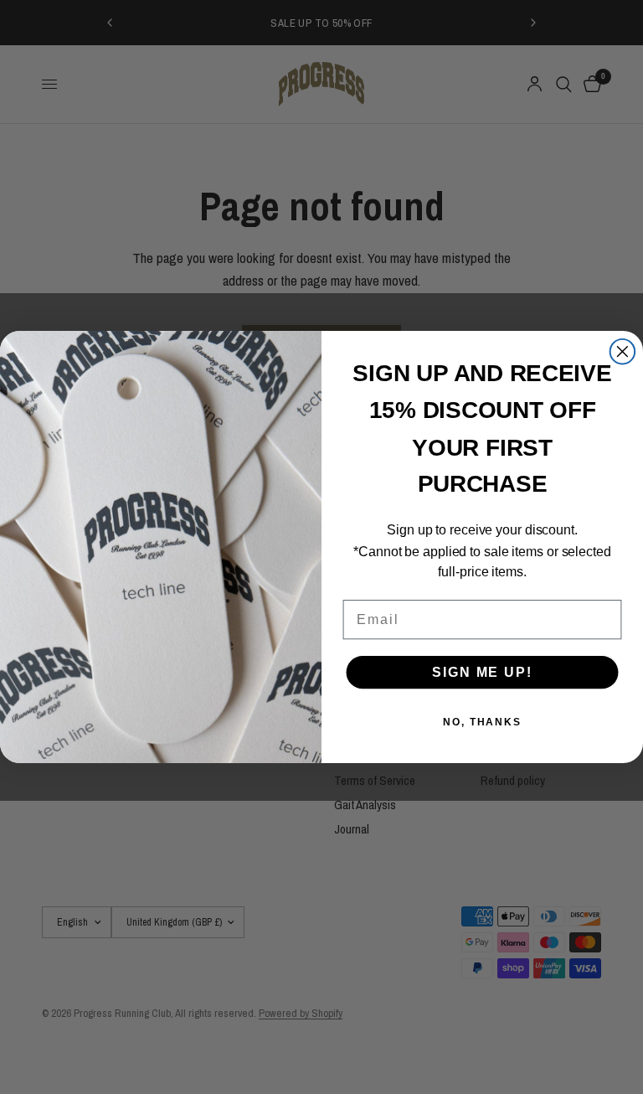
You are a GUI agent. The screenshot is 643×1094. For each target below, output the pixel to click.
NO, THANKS (482, 722)
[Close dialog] (622, 351)
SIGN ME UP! (482, 672)
